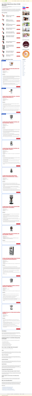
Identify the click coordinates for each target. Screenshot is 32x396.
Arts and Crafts (23, 60)
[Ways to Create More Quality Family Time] (26, 24)
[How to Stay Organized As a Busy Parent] (26, 35)
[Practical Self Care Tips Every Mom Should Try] (26, 19)
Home (2, 2)
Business (23, 62)
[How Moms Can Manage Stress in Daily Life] (26, 13)
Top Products (23, 74)
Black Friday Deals (24, 61)
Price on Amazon (18, 16)
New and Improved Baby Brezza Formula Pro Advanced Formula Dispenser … (10, 46)
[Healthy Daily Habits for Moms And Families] (26, 30)
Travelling (23, 75)
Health (23, 64)
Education (23, 63)
